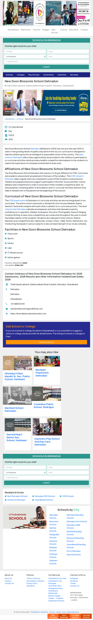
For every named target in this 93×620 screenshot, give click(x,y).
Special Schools (74, 554)
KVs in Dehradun (74, 551)
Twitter (73, 583)
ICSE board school (17, 200)
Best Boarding (53, 616)
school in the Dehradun (15, 209)
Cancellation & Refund (35, 581)
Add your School (46, 342)
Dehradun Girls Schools (77, 521)
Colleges (20, 75)
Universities (48, 75)
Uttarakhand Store (55, 588)
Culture (63, 29)
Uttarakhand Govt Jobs (57, 578)
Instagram (74, 578)
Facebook (74, 581)
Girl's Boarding (64, 616)
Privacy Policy (32, 583)
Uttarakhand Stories (56, 601)
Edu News (74, 75)
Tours (64, 612)
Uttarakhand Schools (44, 500)
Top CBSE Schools (75, 616)
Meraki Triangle (54, 596)
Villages (45, 29)
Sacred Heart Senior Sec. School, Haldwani (17, 437)
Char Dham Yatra (54, 586)
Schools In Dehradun (16, 500)
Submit (46, 67)
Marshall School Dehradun (14, 409)
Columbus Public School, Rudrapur (44, 406)
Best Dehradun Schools (17, 496)
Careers (8, 581)
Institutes (62, 75)
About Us (8, 578)
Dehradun (35, 148)
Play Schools (33, 75)
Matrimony (26, 29)
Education (73, 29)
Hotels (58, 612)
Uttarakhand (13, 29)
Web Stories (54, 31)
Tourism (36, 29)
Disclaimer (31, 586)
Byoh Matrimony (73, 612)
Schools (9, 75)
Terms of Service (33, 578)
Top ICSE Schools (86, 616)
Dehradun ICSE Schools (45, 496)
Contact (84, 29)
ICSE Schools (68, 496)
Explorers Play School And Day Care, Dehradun (47, 441)
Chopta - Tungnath (55, 598)
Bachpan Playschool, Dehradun (42, 372)
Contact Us (9, 583)
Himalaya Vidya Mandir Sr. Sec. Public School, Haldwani (17, 376)
